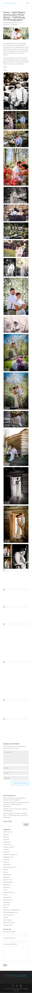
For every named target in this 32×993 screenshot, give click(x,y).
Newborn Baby (7, 882)
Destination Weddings (9, 854)
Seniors (5, 905)
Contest (5, 849)
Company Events (7, 847)
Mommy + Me (7, 880)
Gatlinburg (6, 864)
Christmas (6, 842)
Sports (5, 907)
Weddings (6, 925)
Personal (5, 887)
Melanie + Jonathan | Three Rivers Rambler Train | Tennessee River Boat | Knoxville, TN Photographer (15, 815)
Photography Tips (8, 892)
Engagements (7, 857)
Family (5, 859)
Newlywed (6, 885)
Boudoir (5, 834)
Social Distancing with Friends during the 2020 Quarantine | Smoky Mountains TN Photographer (16, 804)
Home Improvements (9, 867)
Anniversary (6, 24)
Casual (5, 839)
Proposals (6, 897)
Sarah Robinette (9, 22)
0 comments (14, 24)
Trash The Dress (7, 915)
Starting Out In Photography (11, 910)
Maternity (6, 874)
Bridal (4, 837)
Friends (5, 862)
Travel (5, 917)
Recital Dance (7, 900)
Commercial (6, 844)
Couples (5, 852)
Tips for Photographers (9, 912)
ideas (4, 869)
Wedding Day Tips (8, 922)
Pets (4, 890)
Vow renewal (6, 920)
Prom (4, 895)
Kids (4, 872)
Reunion (5, 902)
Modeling (5, 877)
